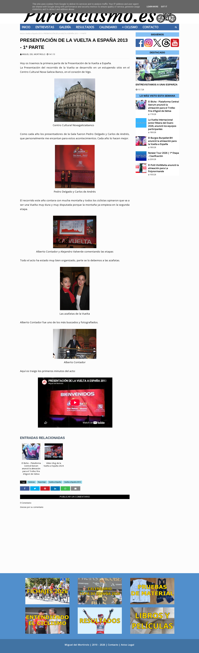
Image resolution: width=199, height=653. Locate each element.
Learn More (152, 7)
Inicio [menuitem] (27, 27)
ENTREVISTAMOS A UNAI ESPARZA (156, 84)
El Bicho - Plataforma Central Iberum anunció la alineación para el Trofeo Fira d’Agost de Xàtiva (163, 106)
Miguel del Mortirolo (33, 54)
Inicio (22, 33)
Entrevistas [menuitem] (45, 27)
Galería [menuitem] (65, 27)
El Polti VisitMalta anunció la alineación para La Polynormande (163, 168)
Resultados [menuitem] (86, 27)
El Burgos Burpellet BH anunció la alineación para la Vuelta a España (162, 141)
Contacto (113, 644)
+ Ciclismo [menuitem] (130, 27)
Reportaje (42, 482)
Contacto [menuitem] (151, 27)
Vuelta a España (55, 482)
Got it (164, 7)
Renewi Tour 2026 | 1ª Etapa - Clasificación (163, 154)
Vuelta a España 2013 (34, 33)
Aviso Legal (127, 644)
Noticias (31, 482)
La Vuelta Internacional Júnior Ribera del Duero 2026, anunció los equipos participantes (162, 124)
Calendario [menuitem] (109, 27)
